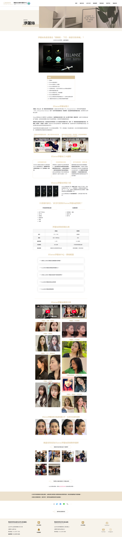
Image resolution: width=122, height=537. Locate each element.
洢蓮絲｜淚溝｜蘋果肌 (47, 321)
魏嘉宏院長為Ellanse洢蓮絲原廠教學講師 (59, 98)
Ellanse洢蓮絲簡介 (53, 82)
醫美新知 (115, 3)
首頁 (76, 3)
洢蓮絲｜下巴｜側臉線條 (48, 353)
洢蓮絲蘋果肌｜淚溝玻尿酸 (74, 375)
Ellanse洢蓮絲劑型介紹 (54, 86)
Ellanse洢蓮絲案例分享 (54, 94)
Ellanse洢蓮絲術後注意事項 (48, 282)
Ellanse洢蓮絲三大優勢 (54, 84)
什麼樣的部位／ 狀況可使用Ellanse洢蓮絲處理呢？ (60, 88)
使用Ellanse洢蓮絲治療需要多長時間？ (51, 260)
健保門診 (108, 3)
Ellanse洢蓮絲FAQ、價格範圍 (55, 92)
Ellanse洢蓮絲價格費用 (47, 289)
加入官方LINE (62, 486)
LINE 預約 (38, 525)
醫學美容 (102, 3)
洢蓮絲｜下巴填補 (74, 321)
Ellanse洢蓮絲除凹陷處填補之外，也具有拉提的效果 (61, 96)
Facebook (107, 525)
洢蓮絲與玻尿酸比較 (53, 90)
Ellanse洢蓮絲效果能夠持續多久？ (50, 267)
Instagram (110, 531)
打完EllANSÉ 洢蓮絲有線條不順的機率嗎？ (52, 275)
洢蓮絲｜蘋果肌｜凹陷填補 (74, 394)
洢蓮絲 (50, 80)
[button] (61, 260)
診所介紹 (88, 3)
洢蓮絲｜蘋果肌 (47, 333)
